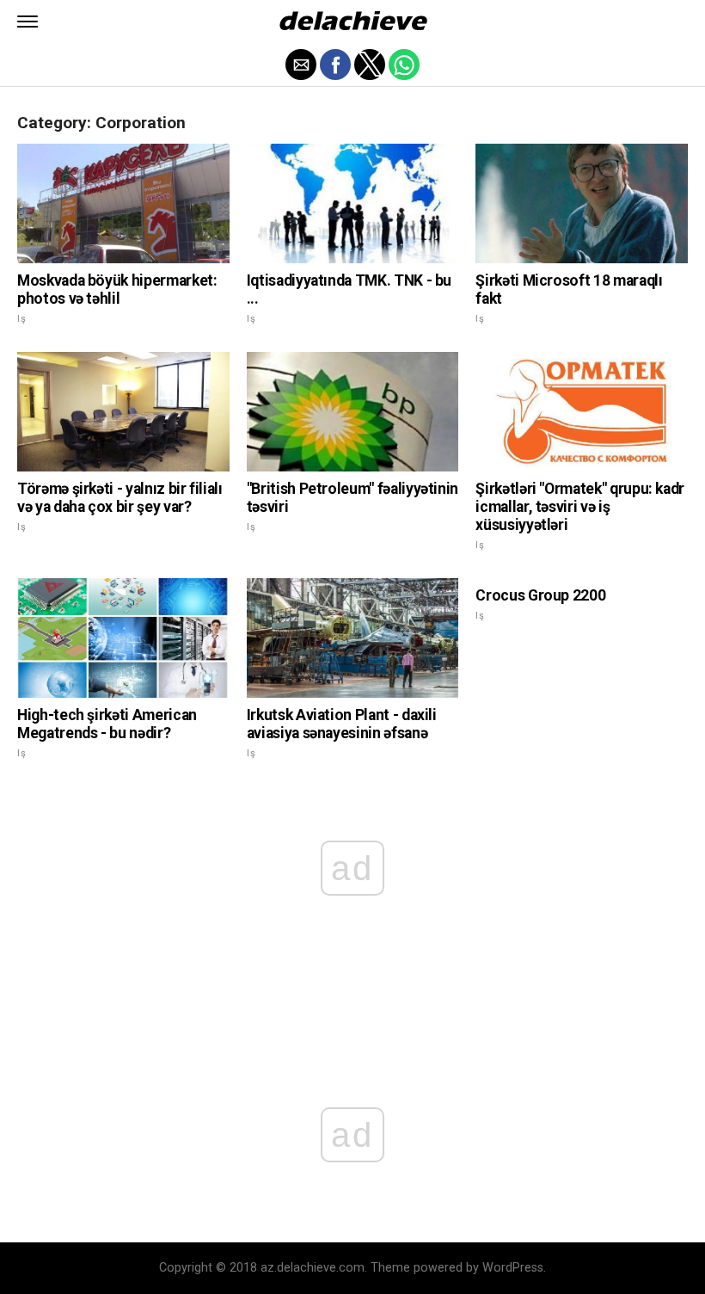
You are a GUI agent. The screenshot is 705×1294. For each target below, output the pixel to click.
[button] (27, 21)
